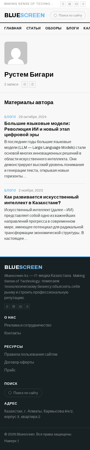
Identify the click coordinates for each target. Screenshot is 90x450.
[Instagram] (69, 4)
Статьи (33, 28)
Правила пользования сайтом (30, 354)
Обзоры (53, 28)
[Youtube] (76, 4)
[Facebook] (83, 4)
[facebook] (32, 84)
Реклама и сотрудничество (27, 325)
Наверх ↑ (11, 441)
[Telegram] (63, 4)
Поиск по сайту (70, 15)
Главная (13, 28)
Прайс (10, 370)
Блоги (72, 28)
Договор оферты (19, 362)
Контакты (12, 333)
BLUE (24, 15)
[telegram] (25, 84)
